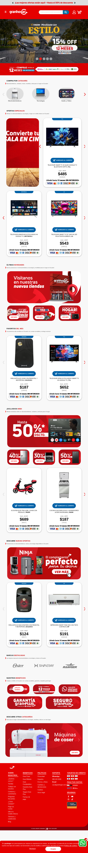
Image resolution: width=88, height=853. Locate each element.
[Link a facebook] (68, 750)
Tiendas (10, 737)
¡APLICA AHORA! (17, 642)
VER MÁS (14, 270)
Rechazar (32, 848)
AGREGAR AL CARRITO (64, 113)
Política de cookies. (70, 846)
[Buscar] (66, 12)
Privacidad (41, 730)
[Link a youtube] (72, 750)
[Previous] (3, 47)
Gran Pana (26, 730)
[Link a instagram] (68, 752)
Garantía (40, 732)
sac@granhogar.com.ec (60, 738)
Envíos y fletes (43, 735)
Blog (9, 775)
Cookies (40, 743)
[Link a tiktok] (72, 752)
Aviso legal (41, 746)
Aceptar (53, 849)
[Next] (84, 47)
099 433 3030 (56, 732)
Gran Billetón (27, 732)
